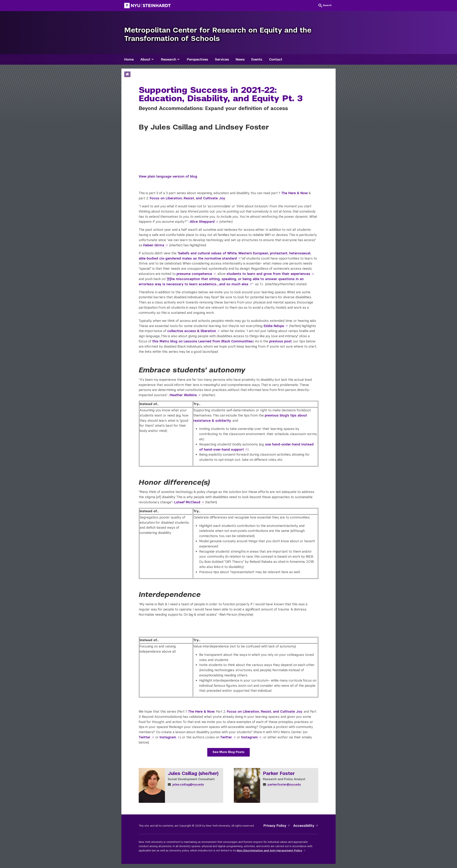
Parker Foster (279, 773)
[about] (152, 59)
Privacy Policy (274, 826)
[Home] (127, 74)
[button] (325, 5)
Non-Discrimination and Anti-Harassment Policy (269, 850)
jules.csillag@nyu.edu (188, 784)
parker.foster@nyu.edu (284, 784)
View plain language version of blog (168, 176)
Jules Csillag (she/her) (193, 773)
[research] (178, 59)
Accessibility (303, 826)
